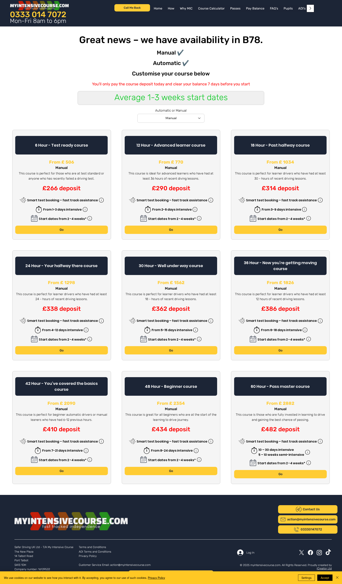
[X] (301, 552)
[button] (255, 8)
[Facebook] (310, 552)
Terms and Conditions (92, 547)
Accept (325, 578)
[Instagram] (319, 552)
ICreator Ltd (324, 568)
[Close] (337, 578)
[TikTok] (328, 552)
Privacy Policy (88, 556)
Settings (306, 578)
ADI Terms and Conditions (95, 551)
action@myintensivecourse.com (130, 565)
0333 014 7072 (38, 14)
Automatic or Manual (171, 110)
